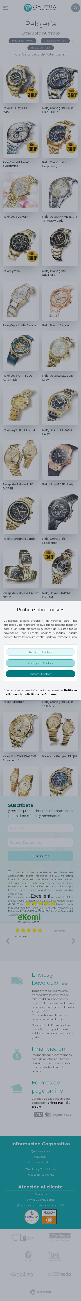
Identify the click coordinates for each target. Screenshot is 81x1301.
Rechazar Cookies (40, 652)
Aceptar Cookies (40, 674)
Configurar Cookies (40, 663)
